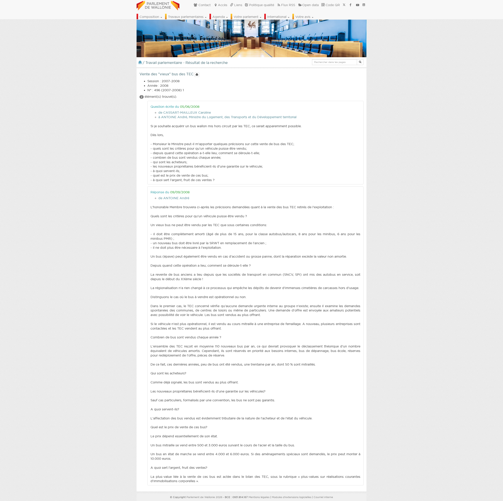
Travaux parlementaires (186, 17)
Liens (237, 5)
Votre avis (303, 17)
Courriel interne (323, 497)
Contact (204, 5)
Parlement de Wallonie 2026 (204, 497)
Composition (150, 17)
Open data (310, 5)
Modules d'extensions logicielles (291, 497)
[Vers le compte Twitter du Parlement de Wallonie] (344, 5)
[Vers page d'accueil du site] (158, 5)
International (277, 17)
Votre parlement (246, 17)
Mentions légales (259, 497)
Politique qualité (261, 5)
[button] (360, 62)
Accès (222, 5)
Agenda (219, 17)
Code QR (332, 5)
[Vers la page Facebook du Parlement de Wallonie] (350, 5)
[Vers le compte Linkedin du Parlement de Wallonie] (363, 5)
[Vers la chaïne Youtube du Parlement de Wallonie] (357, 5)
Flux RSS (288, 5)
